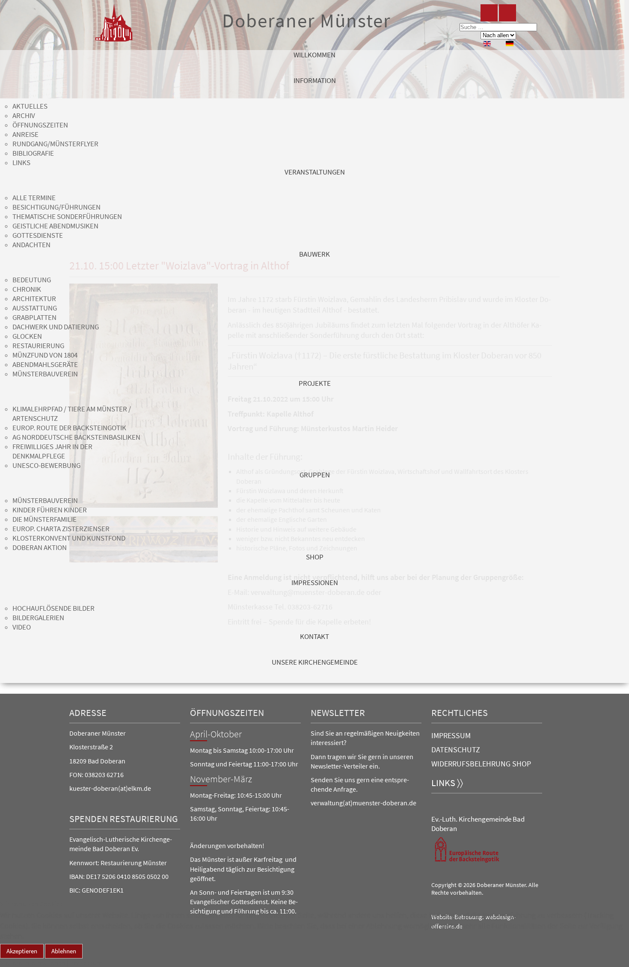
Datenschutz (455, 749)
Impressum (451, 735)
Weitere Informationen (32, 962)
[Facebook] (489, 13)
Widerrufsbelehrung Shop (481, 764)
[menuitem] (314, 63)
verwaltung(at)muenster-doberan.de (363, 802)
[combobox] (498, 27)
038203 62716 (104, 774)
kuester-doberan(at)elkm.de (110, 788)
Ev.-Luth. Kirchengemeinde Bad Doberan (478, 823)
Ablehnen (63, 951)
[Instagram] (507, 13)
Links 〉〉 (447, 783)
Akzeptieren (21, 951)
